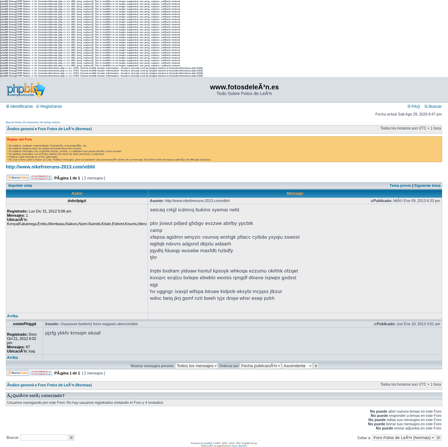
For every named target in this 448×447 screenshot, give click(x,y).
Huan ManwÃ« (240, 445)
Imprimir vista (20, 186)
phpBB (208, 443)
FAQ (415, 106)
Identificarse (21, 106)
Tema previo (400, 186)
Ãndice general (20, 129)
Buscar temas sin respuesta (22, 122)
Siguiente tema (427, 186)
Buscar (434, 106)
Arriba (12, 316)
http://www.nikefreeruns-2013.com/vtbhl (50, 166)
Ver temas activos (50, 122)
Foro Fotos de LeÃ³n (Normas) (65, 129)
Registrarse (50, 106)
